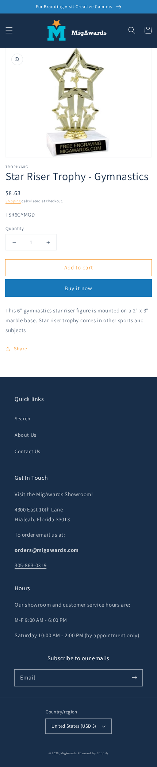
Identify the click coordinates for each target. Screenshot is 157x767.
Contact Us (28, 451)
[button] (9, 30)
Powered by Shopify (93, 753)
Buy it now (78, 288)
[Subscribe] (134, 678)
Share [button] (20, 348)
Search (23, 418)
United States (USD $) (73, 726)
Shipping (13, 201)
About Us (26, 435)
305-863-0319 (30, 565)
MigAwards (68, 753)
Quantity (14, 228)
